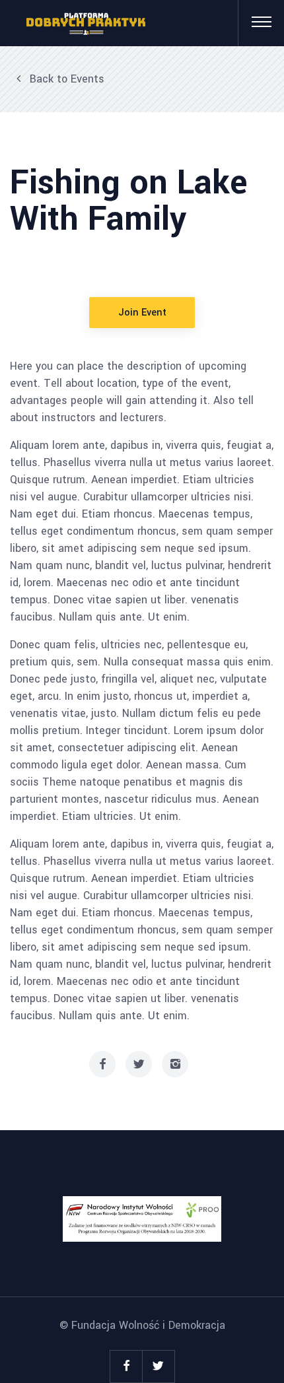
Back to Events (65, 78)
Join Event (142, 313)
